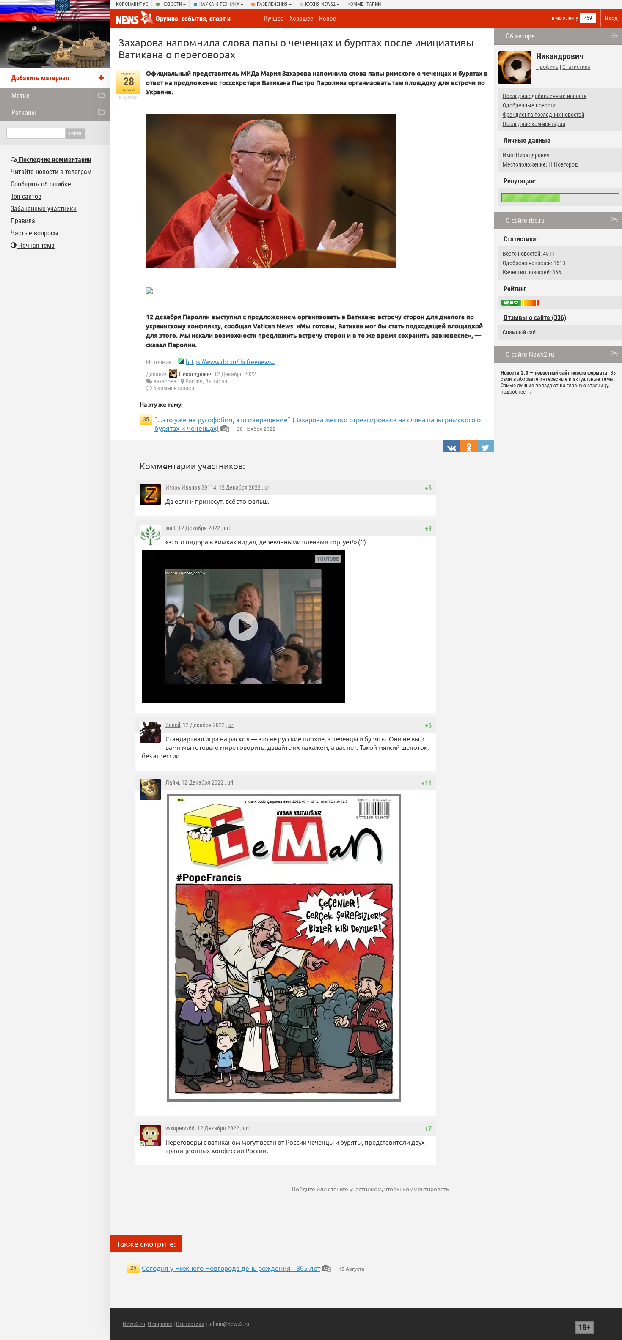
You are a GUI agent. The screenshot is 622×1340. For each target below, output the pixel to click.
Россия (194, 381)
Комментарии (364, 4)
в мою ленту (565, 18)
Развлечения (272, 4)
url (267, 487)
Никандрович (196, 374)
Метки (20, 96)
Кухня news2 (320, 4)
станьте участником (355, 1188)
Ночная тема (36, 245)
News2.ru (134, 1324)
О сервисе (160, 1324)
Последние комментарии (534, 123)
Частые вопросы (34, 233)
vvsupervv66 (180, 1128)
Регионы (23, 113)
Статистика (576, 66)
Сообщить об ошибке (41, 184)
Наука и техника (219, 4)
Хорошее (301, 18)
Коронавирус (132, 4)
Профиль (547, 66)
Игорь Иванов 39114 (190, 487)
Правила (23, 221)
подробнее (513, 391)
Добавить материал (40, 78)
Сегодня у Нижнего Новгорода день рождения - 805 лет (231, 1267)
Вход (611, 18)
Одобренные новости (529, 105)
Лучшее (273, 18)
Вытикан (216, 381)
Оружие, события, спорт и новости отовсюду (193, 23)
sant (170, 528)
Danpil (172, 725)
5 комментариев (173, 388)
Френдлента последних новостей (543, 114)
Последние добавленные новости (545, 96)
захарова (165, 381)
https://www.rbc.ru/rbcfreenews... (230, 361)
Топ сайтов (26, 196)
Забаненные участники (44, 209)
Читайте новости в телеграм (51, 172)
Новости (172, 4)
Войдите (303, 1188)
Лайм (172, 782)
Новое (327, 18)
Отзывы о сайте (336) (535, 318)
